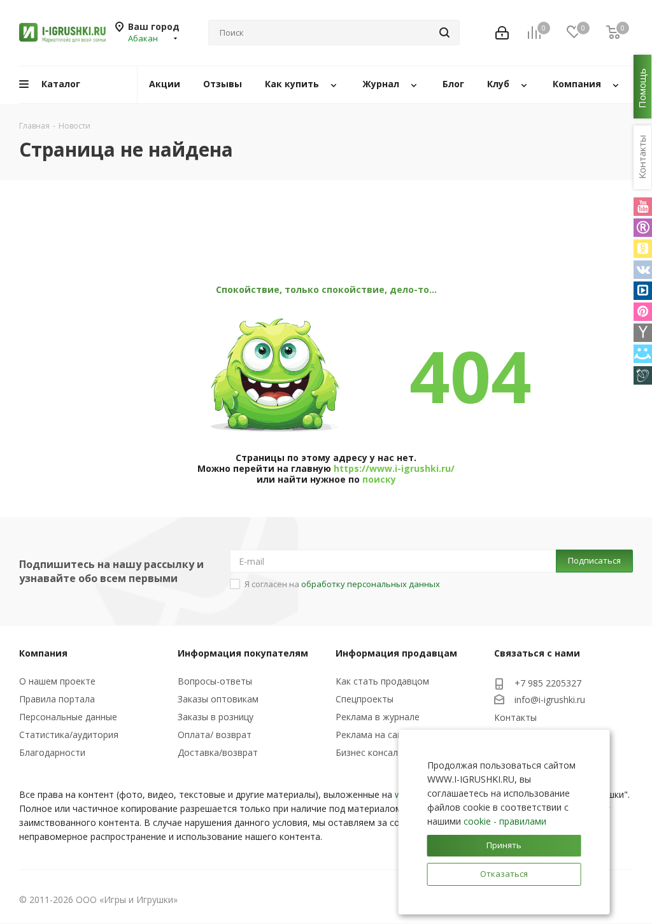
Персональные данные (68, 717)
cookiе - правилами (505, 821)
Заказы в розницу (215, 717)
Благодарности (52, 752)
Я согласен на (342, 584)
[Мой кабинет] (502, 32)
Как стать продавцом (382, 681)
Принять (503, 845)
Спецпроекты (364, 699)
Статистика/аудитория (68, 735)
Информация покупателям (243, 653)
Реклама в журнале (378, 717)
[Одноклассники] (643, 248)
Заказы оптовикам (218, 699)
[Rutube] (643, 227)
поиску (379, 479)
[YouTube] (643, 206)
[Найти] (444, 32)
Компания (43, 653)
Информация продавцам (396, 653)
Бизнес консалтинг (376, 752)
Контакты (515, 717)
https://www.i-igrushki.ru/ (394, 468)
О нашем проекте (57, 681)
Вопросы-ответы (215, 681)
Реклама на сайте (374, 735)
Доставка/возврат (218, 752)
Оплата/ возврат (215, 735)
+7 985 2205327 (547, 683)
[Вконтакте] (643, 269)
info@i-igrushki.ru (549, 699)
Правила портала (57, 699)
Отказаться (504, 873)
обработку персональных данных (370, 584)
